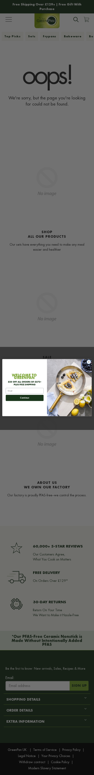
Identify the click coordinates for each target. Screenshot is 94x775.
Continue (24, 398)
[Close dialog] (89, 362)
